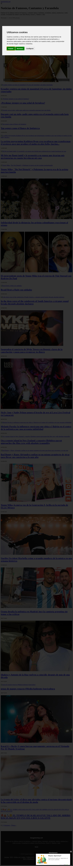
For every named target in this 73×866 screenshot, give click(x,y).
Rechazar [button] (20, 48)
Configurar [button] (30, 48)
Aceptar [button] (10, 48)
